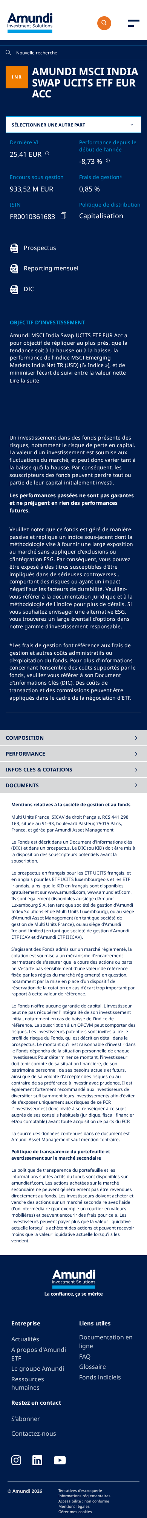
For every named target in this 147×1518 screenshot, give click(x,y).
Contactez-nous (33, 1433)
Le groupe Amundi (37, 1368)
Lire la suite (24, 380)
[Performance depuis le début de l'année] (107, 160)
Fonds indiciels (100, 1377)
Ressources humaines (27, 1383)
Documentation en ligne (106, 1341)
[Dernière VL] (46, 153)
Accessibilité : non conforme (83, 1501)
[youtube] (60, 1461)
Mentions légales (74, 1506)
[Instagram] (16, 1461)
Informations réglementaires (84, 1495)
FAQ (84, 1356)
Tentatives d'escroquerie (80, 1490)
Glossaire (92, 1366)
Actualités (25, 1339)
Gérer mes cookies (75, 1511)
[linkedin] (37, 1461)
